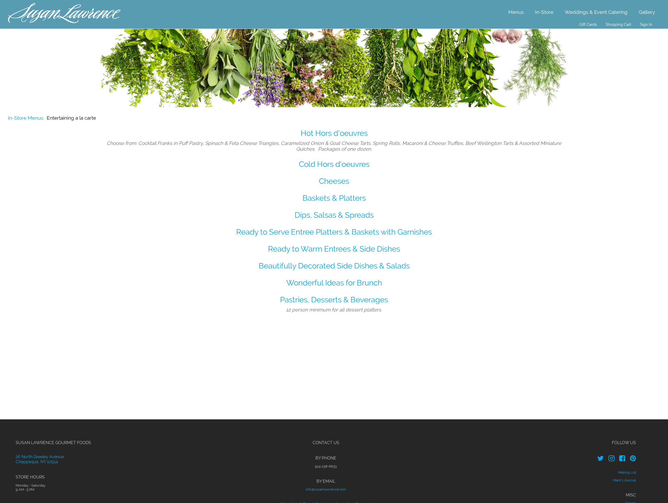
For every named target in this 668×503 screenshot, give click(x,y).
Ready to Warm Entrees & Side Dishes (334, 248)
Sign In (646, 24)
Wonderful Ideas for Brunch (334, 282)
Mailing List (627, 472)
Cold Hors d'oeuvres (334, 164)
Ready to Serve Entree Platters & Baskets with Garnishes (334, 231)
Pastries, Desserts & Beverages (334, 299)
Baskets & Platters (334, 198)
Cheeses (334, 181)
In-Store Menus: (26, 118)
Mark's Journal (624, 480)
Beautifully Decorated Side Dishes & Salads (334, 265)
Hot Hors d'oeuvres (334, 133)
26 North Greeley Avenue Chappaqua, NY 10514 (40, 459)
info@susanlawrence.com (326, 489)
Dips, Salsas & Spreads (334, 214)
